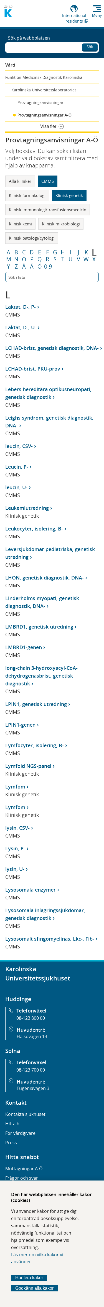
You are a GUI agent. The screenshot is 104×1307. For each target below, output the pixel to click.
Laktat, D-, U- (20, 327)
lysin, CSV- (17, 827)
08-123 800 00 (30, 1018)
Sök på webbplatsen (29, 38)
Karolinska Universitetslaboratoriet (43, 90)
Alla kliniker (20, 181)
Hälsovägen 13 (32, 1036)
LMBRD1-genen (23, 647)
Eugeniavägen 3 (33, 1088)
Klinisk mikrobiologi (61, 224)
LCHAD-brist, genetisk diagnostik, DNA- (52, 348)
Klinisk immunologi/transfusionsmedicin (47, 209)
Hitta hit (13, 1124)
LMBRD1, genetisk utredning (39, 626)
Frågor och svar (21, 1178)
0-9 (48, 266)
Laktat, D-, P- (20, 306)
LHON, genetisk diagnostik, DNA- (44, 577)
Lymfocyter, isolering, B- (34, 745)
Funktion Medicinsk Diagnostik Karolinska (43, 77)
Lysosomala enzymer (30, 889)
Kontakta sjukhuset (25, 1114)
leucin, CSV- (19, 446)
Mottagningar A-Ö (23, 1168)
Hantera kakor (29, 1277)
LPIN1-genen (20, 724)
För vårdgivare (20, 1133)
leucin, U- (16, 487)
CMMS (47, 181)
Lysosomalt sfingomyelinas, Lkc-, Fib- (49, 938)
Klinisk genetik (69, 195)
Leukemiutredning (27, 508)
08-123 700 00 (30, 1070)
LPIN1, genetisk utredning (36, 704)
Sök (90, 46)
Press (11, 1143)
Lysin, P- (15, 848)
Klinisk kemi (20, 224)
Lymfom (15, 786)
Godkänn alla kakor (34, 1288)
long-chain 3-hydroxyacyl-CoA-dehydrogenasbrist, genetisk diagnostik (41, 676)
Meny (97, 15)
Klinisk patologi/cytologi (32, 238)
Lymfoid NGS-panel (28, 766)
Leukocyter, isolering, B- (34, 528)
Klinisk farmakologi (27, 195)
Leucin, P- (16, 466)
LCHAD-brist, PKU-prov (32, 368)
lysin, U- (14, 869)
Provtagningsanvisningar (40, 102)
